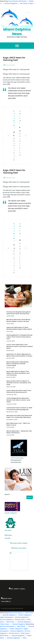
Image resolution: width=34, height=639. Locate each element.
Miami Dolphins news (17, 31)
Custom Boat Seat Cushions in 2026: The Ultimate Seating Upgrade (19, 408)
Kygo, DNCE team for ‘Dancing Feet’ (20, 129)
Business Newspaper (15, 613)
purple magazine (11, 513)
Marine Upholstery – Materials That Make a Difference (19, 432)
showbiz (7, 538)
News (24, 638)
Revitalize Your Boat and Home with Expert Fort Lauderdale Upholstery (19, 416)
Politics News (5, 624)
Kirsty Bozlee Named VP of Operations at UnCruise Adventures (20, 242)
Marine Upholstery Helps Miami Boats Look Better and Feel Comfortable (18, 363)
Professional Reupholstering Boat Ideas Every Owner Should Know (19, 313)
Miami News (29, 613)
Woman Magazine (6, 619)
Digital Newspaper (6, 617)
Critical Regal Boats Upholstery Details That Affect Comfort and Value (18, 400)
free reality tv (6, 601)
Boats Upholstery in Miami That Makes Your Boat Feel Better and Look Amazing (18, 373)
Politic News (24, 633)
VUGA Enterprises (17, 458)
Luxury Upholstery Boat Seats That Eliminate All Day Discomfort (19, 391)
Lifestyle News (19, 619)
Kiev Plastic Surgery (27, 3)
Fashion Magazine (24, 615)
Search (7, 494)
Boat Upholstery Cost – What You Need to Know (18, 424)
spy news (8, 530)
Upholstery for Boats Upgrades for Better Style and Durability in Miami (19, 355)
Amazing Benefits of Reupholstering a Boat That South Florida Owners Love (19, 337)
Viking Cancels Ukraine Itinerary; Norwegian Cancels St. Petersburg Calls (14, 134)
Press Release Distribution (17, 1)
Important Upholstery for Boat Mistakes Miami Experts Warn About (19, 328)
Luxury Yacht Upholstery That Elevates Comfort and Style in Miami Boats (20, 346)
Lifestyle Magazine (11, 3)
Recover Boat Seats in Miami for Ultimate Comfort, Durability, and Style (19, 382)
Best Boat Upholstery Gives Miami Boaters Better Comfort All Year (18, 320)
